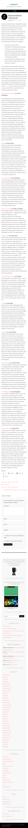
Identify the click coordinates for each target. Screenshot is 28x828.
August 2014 (6, 739)
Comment (6, 506)
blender (6, 86)
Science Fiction (11, 482)
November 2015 (7, 707)
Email (5, 524)
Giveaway (5, 768)
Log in (4, 797)
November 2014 (7, 732)
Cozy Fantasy (6, 626)
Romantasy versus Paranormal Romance (13, 631)
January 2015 (6, 728)
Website (6, 530)
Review (5, 777)
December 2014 (7, 730)
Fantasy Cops (13, 664)
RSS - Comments (7, 816)
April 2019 (5, 693)
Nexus (3, 143)
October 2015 (6, 709)
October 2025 (6, 691)
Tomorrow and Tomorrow (8, 93)
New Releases (6, 773)
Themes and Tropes (8, 782)
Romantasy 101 (7, 633)
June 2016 (5, 695)
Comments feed (7, 801)
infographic (5, 770)
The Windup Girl (6, 391)
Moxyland (4, 332)
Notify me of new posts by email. (13, 541)
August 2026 (6, 674)
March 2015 (6, 723)
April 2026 (5, 681)
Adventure (4, 482)
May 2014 (5, 746)
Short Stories (6, 780)
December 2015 (7, 705)
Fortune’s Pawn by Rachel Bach (10, 487)
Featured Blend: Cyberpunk (15, 16)
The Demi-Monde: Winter (8, 276)
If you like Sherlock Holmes (9, 628)
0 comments (6, 484)
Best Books (6, 756)
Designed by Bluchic (6, 826)
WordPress (22, 824)
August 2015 (6, 712)
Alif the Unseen (5, 363)
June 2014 (5, 744)
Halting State (5, 235)
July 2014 (5, 742)
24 (4, 15)
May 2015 (5, 719)
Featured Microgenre (8, 761)
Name (5, 519)
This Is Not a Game (6, 208)
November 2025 (7, 688)
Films (4, 763)
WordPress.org (6, 804)
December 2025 (7, 686)
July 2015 (5, 714)
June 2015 (5, 716)
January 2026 (6, 684)
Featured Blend (18, 20)
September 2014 (7, 737)
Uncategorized (6, 787)
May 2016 (5, 698)
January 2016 (6, 702)
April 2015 (5, 721)
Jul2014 (4, 17)
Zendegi (4, 303)
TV (3, 784)
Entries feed (6, 799)
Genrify (14, 5)
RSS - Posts (6, 814)
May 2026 (5, 679)
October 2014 (6, 735)
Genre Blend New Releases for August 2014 (14, 490)
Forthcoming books (7, 766)
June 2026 (5, 677)
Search (21, 616)
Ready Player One (6, 428)
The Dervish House (6, 178)
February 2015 (6, 725)
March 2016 (6, 700)
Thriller (17, 482)
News (4, 775)
